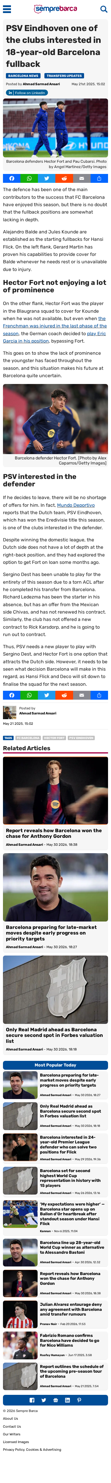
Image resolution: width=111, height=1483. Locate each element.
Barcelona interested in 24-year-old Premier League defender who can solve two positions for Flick (68, 1144)
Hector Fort (54, 738)
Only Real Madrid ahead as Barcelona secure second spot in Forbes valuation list (54, 1035)
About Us (10, 1418)
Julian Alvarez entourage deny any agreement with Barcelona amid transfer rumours (71, 1309)
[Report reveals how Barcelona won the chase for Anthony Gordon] (55, 790)
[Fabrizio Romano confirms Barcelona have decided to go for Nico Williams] (20, 1345)
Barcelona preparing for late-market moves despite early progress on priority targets (51, 933)
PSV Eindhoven (81, 738)
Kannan (45, 1231)
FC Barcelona (28, 738)
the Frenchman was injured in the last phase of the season (55, 326)
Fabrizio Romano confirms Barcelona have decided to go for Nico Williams (69, 1340)
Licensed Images (16, 1442)
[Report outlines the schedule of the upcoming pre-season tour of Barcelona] (20, 1376)
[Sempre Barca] (55, 12)
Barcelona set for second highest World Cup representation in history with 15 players (70, 1178)
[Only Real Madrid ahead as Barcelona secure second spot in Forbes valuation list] (55, 990)
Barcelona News (23, 76)
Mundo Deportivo (76, 505)
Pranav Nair (48, 1324)
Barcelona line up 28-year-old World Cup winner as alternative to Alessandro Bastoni (72, 1247)
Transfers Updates (64, 76)
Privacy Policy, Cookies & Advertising (32, 1450)
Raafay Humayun (52, 1355)
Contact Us (12, 1426)
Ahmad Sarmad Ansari (41, 84)
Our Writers (11, 1434)
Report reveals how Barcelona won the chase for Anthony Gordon (54, 833)
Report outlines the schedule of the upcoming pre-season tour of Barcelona (72, 1371)
